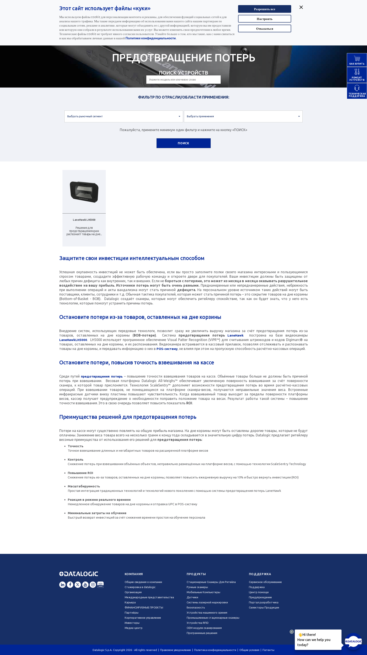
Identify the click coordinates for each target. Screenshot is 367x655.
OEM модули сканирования (204, 627)
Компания (134, 574)
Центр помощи (259, 592)
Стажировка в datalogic (140, 587)
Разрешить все (264, 9)
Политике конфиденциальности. (151, 38)
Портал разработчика (263, 602)
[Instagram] (93, 584)
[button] (123, 116)
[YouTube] (85, 584)
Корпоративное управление (143, 617)
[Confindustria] (100, 584)
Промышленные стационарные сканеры (213, 617)
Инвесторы (132, 622)
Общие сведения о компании (143, 581)
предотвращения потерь (102, 376)
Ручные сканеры (197, 587)
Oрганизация (133, 592)
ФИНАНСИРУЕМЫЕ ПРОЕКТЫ (144, 607)
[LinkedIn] (62, 584)
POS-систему (167, 349)
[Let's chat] (353, 641)
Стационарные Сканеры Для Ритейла (211, 581)
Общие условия (249, 649)
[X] (78, 584)
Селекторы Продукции (264, 607)
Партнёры (131, 612)
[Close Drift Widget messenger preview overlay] (292, 632)
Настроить (264, 19)
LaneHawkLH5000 (73, 340)
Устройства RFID (198, 622)
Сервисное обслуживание (265, 581)
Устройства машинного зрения (207, 612)
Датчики (192, 597)
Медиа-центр (134, 627)
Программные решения (202, 632)
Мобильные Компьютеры (203, 592)
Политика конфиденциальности (215, 649)
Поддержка (260, 574)
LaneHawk (235, 335)
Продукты (196, 574)
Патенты (268, 649)
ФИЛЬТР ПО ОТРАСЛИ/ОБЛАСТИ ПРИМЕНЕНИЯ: (183, 97)
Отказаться (264, 28)
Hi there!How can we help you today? (313, 639)
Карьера (130, 602)
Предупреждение (260, 597)
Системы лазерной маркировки (207, 602)
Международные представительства (149, 597)
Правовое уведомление (175, 649)
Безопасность (196, 607)
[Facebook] (70, 584)
